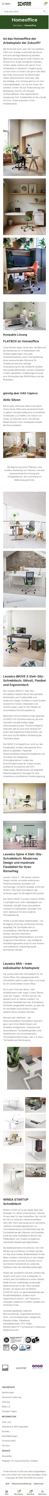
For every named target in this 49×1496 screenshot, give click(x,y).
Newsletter (7, 1456)
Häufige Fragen (9, 1411)
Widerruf (6, 1406)
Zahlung (6, 1402)
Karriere (6, 1445)
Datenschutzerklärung (21, 1484)
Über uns (6, 1422)
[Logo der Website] (24, 3)
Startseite (17, 25)
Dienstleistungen (9, 1436)
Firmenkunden (9, 1440)
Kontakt (5, 1431)
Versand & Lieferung (11, 1397)
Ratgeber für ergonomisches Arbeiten (20, 1461)
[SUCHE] (44, 11)
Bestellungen (8, 1392)
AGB (7, 1484)
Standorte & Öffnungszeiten (15, 1426)
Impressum (38, 1484)
